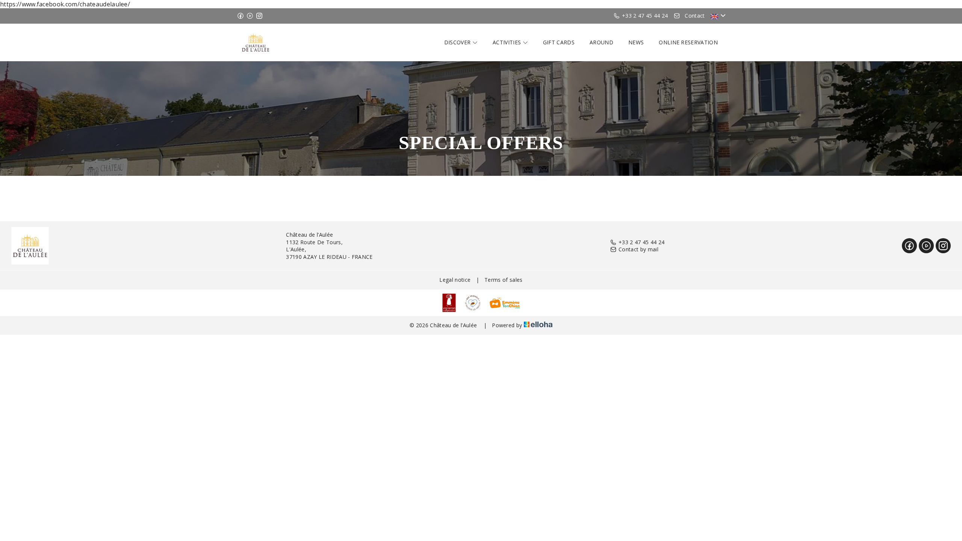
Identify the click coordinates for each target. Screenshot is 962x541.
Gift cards (559, 42)
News (636, 42)
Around (601, 42)
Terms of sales (503, 279)
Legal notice (454, 279)
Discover (458, 42)
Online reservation (688, 42)
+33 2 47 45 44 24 (641, 242)
